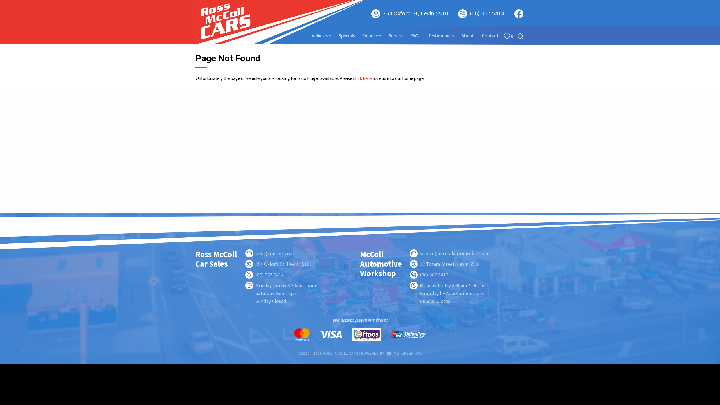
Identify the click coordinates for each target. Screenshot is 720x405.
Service (396, 36)
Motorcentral (408, 353)
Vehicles (320, 36)
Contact (490, 36)
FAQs (415, 36)
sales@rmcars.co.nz (275, 253)
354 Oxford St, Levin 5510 (415, 13)
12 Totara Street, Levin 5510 (450, 263)
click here (362, 78)
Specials (347, 36)
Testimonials (441, 36)
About (468, 36)
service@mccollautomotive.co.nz (455, 253)
